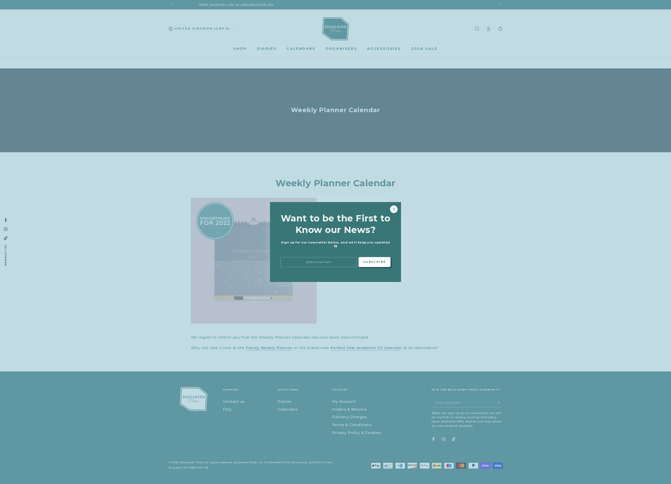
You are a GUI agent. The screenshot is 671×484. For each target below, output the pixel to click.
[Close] (394, 209)
